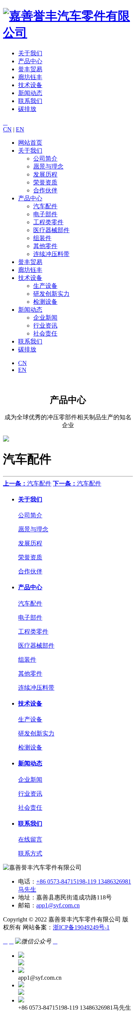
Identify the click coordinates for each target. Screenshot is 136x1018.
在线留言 (30, 839)
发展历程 (45, 174)
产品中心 (30, 61)
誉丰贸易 (30, 69)
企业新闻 (45, 317)
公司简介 (45, 158)
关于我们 (30, 53)
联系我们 (30, 101)
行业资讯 (45, 325)
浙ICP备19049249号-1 (81, 927)
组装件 (42, 238)
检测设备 (45, 301)
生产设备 (45, 286)
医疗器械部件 (51, 230)
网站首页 (30, 142)
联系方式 (30, 853)
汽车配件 (45, 206)
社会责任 (45, 333)
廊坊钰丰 (30, 77)
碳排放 (27, 109)
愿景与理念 (48, 166)
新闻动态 (30, 93)
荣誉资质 (45, 182)
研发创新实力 (51, 293)
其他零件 (45, 246)
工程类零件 (48, 222)
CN (7, 129)
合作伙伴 (45, 190)
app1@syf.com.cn (58, 905)
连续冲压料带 (51, 254)
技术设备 (30, 85)
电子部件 (45, 214)
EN (20, 129)
